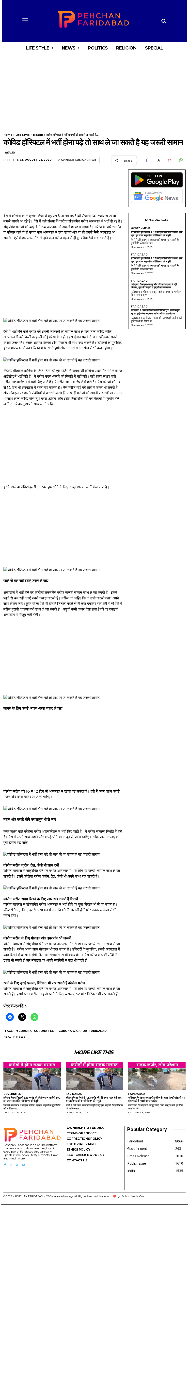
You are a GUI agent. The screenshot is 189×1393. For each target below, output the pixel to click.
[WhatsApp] (181, 160)
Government (141, 228)
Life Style (23, 134)
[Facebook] (147, 160)
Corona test (45, 1031)
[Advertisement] (94, 90)
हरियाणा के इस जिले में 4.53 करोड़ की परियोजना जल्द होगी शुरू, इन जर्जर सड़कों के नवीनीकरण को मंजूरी (156, 233)
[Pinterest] (169, 160)
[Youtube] (23, 1165)
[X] (158, 160)
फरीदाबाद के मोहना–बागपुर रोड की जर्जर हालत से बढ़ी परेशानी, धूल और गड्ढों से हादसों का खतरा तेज (154, 286)
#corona (24, 1031)
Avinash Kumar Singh (78, 160)
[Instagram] (11, 1165)
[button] (164, 21)
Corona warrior (73, 1031)
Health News (14, 1036)
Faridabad (98, 1031)
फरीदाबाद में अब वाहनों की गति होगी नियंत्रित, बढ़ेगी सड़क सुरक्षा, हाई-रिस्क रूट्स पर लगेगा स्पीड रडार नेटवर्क (155, 311)
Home (7, 134)
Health (38, 134)
